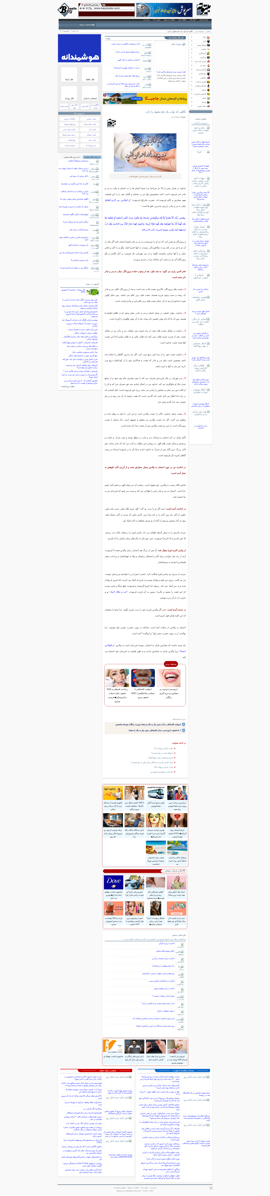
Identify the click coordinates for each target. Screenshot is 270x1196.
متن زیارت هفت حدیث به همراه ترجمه (83, 329)
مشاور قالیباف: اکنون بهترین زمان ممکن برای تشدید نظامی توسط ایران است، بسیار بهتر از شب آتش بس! (159, 1107)
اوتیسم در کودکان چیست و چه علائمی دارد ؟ (80, 371)
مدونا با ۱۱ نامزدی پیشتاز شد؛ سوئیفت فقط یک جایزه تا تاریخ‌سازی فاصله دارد (83, 1090)
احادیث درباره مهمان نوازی (164, 988)
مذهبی (208, 31)
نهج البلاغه (71, 140)
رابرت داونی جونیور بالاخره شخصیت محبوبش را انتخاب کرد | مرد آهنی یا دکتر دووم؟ (83, 1078)
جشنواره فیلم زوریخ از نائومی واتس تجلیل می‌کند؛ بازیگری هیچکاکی (118, 1112)
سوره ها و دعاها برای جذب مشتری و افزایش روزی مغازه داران (201, 381)
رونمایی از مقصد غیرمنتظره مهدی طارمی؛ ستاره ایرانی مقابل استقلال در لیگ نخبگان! (82, 1128)
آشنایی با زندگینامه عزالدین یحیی (161, 981)
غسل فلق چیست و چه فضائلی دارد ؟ (200, 312)
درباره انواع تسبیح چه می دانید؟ (128, 52)
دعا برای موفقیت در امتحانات (163, 966)
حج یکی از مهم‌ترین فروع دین (161, 772)
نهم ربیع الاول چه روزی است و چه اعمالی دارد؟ (201, 358)
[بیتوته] (67, 16)
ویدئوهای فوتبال (69, 124)
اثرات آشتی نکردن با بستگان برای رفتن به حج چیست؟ (152, 762)
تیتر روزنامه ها (91, 145)
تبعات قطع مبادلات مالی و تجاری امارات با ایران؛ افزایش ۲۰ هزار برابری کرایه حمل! (161, 1153)
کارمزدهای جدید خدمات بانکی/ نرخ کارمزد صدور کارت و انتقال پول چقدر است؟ (161, 1086)
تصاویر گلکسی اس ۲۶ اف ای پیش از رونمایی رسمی (81, 1146)
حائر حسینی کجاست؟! (79, 260)
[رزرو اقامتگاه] (145, 98)
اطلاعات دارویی (69, 119)
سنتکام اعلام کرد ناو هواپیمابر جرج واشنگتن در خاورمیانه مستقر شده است (196, 1118)
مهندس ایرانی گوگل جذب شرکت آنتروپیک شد (80, 320)
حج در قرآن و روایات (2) (163, 767)
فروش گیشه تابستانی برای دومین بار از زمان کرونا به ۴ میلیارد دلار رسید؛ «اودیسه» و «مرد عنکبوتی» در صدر (118, 1134)
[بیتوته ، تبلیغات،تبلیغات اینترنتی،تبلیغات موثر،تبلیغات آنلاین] (106, 10)
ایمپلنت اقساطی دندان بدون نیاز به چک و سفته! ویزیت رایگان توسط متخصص (148, 724)
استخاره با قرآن (90, 98)
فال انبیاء (69, 79)
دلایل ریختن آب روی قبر (79, 176)
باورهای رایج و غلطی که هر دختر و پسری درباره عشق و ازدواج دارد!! (82, 366)
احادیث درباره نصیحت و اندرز (163, 958)
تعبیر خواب (64, 106)
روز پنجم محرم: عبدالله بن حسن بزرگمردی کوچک (155, 1026)
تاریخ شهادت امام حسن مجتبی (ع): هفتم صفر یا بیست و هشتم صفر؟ (201, 144)
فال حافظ (90, 79)
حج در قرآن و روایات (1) (163, 748)
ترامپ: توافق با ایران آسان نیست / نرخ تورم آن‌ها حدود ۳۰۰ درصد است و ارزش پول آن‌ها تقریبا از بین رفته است (160, 1079)
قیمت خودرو (91, 119)
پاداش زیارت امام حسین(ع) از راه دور (73, 252)
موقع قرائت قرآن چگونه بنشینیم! (75, 214)
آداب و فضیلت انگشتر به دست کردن (125, 44)
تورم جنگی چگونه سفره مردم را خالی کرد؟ (163, 1159)
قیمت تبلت (92, 140)
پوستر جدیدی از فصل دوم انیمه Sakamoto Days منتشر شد (120, 1156)
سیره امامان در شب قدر (78, 230)
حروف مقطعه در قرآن (165, 1011)
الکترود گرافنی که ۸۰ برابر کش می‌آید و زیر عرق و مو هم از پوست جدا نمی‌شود (81, 382)
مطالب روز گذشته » (67, 386)
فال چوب (84, 106)
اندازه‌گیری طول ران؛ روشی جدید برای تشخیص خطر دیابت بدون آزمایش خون (83, 1171)
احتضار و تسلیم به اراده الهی (129, 60)
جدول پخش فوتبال (68, 135)
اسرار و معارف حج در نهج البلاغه (160, 758)
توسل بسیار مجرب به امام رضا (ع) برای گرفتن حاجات (200, 243)
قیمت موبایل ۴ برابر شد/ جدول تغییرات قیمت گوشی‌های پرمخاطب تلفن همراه (196, 1143)
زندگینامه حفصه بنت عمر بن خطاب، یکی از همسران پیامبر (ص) (200, 335)
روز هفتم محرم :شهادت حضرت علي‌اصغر (158, 973)
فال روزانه (69, 98)
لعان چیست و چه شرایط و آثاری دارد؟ (171, 72)
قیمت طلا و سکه (90, 124)
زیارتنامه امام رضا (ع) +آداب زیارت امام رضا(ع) (200, 267)
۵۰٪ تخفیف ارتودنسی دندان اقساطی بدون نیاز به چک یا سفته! (154, 730)
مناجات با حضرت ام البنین (200, 290)
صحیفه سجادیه (70, 145)
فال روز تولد (74, 106)
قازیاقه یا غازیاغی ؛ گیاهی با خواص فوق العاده (80, 342)
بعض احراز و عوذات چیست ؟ (163, 996)
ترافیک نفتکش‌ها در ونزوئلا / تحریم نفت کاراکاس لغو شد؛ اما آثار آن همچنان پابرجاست (159, 1099)
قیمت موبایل (91, 135)
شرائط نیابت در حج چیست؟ (162, 753)
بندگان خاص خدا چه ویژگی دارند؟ (75, 222)
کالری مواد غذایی (69, 129)
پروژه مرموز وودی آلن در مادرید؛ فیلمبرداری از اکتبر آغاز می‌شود (119, 1091)
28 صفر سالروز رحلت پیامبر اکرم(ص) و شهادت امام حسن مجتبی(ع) (200, 195)
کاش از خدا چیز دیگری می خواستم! (74, 184)
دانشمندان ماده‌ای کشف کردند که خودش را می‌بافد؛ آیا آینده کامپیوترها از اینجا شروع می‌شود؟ (81, 314)
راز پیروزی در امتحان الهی (78, 245)
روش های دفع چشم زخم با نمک (127, 76)
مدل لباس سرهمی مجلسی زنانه (85, 352)
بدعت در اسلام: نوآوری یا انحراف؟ (127, 68)
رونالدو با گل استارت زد (92, 1109)
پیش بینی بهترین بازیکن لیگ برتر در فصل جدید (84, 1123)
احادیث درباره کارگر (166, 943)
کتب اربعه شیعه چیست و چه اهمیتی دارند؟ (158, 1003)
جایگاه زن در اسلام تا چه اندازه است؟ (74, 268)
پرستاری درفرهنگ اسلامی (78, 161)
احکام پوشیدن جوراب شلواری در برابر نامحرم (201, 405)
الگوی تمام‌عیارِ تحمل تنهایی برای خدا (74, 199)
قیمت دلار (92, 129)
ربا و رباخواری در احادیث (200, 427)
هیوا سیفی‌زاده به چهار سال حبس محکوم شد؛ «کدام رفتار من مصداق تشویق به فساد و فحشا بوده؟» (82, 1084)
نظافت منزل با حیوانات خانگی (86, 333)
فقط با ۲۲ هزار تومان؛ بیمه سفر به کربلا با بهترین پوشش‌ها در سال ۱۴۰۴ (200, 169)
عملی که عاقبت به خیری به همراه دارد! (73, 207)
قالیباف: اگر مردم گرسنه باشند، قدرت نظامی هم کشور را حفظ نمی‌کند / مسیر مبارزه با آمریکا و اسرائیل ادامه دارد (161, 1130)
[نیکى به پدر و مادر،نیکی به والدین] (145, 152)
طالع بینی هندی (95, 106)
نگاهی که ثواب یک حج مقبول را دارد (166, 111)
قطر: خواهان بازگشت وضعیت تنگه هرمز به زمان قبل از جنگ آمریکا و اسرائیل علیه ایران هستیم (161, 1177)
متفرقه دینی (199, 31)
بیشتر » (107, 38)
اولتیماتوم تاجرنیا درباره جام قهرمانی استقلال (84, 1113)
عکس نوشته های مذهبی (165, 951)
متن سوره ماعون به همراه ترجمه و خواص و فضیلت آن (153, 1018)
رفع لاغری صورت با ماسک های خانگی (83, 356)
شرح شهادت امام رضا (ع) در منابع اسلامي (200, 220)
